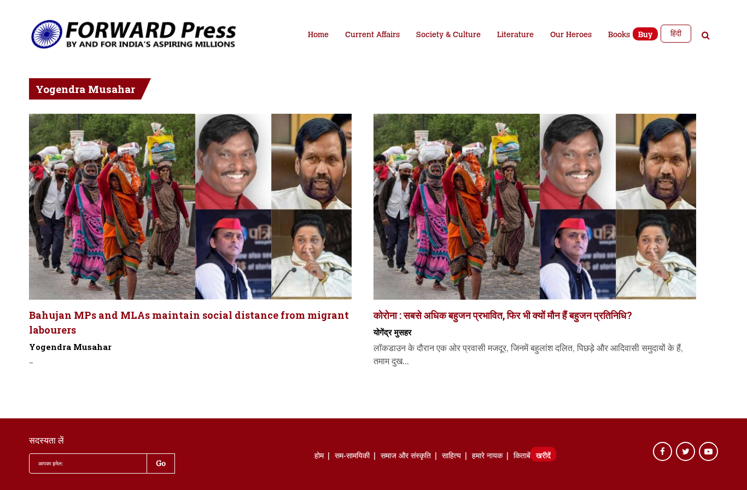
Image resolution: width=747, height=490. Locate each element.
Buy (645, 35)
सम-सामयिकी (352, 456)
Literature (515, 35)
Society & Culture (448, 35)
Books (619, 35)
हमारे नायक (487, 456)
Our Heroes (571, 35)
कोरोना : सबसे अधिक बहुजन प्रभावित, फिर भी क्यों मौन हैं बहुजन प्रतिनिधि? (503, 315)
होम (319, 456)
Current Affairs (372, 35)
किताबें (521, 456)
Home (318, 35)
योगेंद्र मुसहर (393, 331)
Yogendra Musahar (70, 346)
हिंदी (675, 33)
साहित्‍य (451, 456)
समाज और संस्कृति (406, 456)
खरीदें (543, 456)
